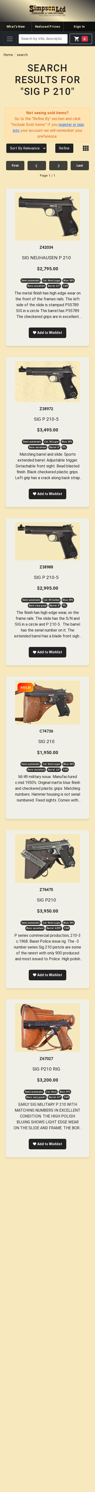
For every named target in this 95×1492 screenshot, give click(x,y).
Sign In (79, 26)
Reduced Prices (47, 26)
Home (8, 55)
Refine (64, 148)
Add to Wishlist (49, 333)
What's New (16, 26)
